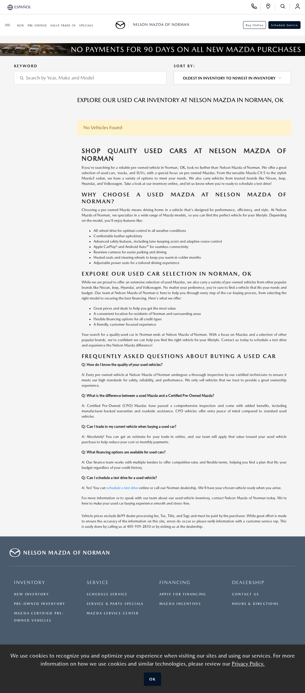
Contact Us (245, 594)
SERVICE (98, 582)
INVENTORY (29, 582)
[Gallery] (152, 49)
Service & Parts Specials (115, 604)
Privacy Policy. (248, 664)
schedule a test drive (122, 488)
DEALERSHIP (248, 582)
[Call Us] (256, 7)
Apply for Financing (182, 594)
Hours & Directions (255, 604)
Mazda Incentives (180, 604)
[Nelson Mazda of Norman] (122, 25)
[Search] (285, 7)
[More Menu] (7, 25)
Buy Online (254, 25)
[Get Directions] (270, 7)
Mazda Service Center (113, 613)
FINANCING (175, 582)
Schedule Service (284, 25)
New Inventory (31, 594)
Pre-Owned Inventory (39, 604)
